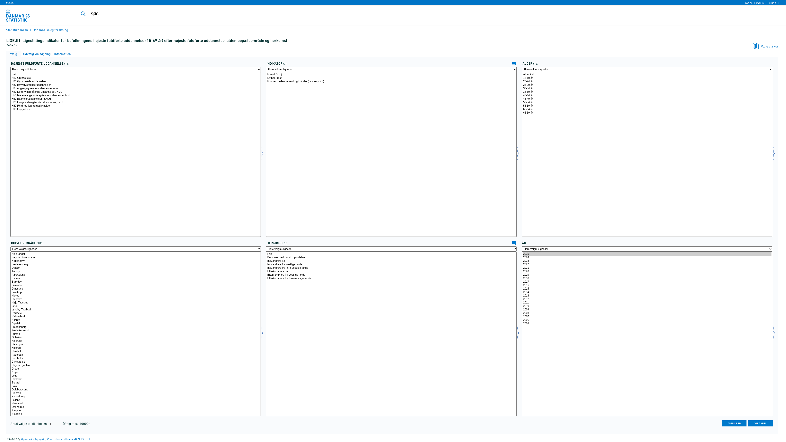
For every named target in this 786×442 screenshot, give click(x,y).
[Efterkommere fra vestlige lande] (391, 275)
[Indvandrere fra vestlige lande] (391, 264)
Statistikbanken (17, 30)
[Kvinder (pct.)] (391, 78)
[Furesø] (135, 334)
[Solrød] (135, 382)
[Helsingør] (135, 344)
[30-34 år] (647, 88)
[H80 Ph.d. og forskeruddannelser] (135, 106)
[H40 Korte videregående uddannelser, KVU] (135, 92)
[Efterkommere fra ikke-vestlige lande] (391, 278)
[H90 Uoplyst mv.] (135, 109)
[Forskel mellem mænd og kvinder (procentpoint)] (391, 81)
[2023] (647, 261)
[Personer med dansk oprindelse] (391, 257)
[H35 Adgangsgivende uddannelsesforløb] (135, 88)
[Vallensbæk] (135, 316)
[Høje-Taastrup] (135, 302)
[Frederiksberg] (135, 264)
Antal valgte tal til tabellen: (29, 423)
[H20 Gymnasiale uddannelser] (135, 81)
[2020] (647, 271)
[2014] (647, 292)
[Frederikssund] (135, 330)
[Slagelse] (135, 414)
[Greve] (135, 369)
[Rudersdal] (135, 355)
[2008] (647, 313)
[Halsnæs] (135, 341)
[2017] (647, 282)
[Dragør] (135, 268)
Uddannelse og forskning (50, 30)
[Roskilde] (135, 379)
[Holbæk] (135, 393)
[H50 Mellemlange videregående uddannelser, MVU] (135, 95)
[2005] (647, 323)
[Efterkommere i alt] (391, 271)
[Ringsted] (135, 410)
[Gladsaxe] (135, 289)
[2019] (647, 275)
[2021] (647, 268)
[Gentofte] (135, 285)
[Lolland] (135, 400)
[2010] (647, 306)
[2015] (647, 289)
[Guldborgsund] (135, 389)
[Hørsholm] (135, 351)
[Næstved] (135, 403)
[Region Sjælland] (135, 365)
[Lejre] (135, 376)
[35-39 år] (647, 92)
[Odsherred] (135, 407)
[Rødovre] (135, 313)
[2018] (647, 278)
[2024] (647, 257)
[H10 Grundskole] (135, 78)
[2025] (647, 254)
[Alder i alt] (647, 74)
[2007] (647, 316)
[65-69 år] (647, 113)
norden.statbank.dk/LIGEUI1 (70, 439)
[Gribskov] (135, 337)
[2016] (647, 285)
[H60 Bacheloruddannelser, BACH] (135, 99)
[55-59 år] (647, 106)
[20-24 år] (647, 81)
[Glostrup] (135, 292)
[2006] (647, 320)
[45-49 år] (647, 99)
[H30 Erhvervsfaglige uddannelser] (135, 85)
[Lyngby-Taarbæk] (135, 309)
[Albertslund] (135, 275)
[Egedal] (135, 323)
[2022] (647, 264)
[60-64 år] (647, 109)
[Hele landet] (135, 254)
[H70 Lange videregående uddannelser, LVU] (135, 102)
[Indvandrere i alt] (391, 261)
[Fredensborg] (135, 327)
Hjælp (772, 3)
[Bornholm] (135, 358)
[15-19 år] (647, 78)
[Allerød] (135, 320)
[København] (135, 261)
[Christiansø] (135, 362)
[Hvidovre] (135, 299)
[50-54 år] (647, 102)
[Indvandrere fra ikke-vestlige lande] (391, 268)
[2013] (647, 296)
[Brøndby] (135, 282)
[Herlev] (135, 296)
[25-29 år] (647, 85)
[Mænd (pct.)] (391, 74)
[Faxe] (135, 386)
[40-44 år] (647, 95)
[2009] (647, 309)
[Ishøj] (135, 306)
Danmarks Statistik (32, 439)
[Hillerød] (135, 348)
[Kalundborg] (135, 396)
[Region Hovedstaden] (135, 257)
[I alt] (135, 74)
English (760, 3)
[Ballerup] (135, 278)
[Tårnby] (135, 271)
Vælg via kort (770, 46)
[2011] (647, 302)
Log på (748, 3)
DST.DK (10, 2)
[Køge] (135, 372)
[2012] (647, 299)
